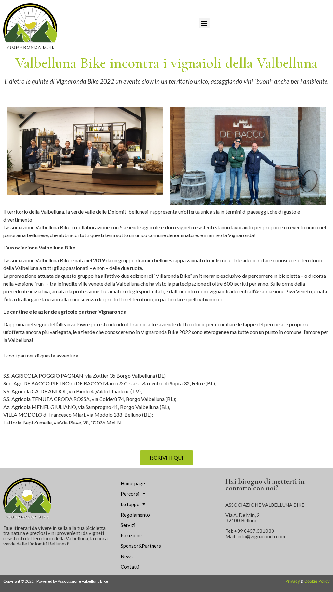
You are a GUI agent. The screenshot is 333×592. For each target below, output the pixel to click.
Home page (133, 483)
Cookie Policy (317, 581)
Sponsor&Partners (141, 546)
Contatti (130, 567)
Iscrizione (131, 535)
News (127, 556)
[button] (204, 23)
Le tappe (130, 504)
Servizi (128, 525)
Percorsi (130, 494)
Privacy (293, 581)
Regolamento (135, 515)
